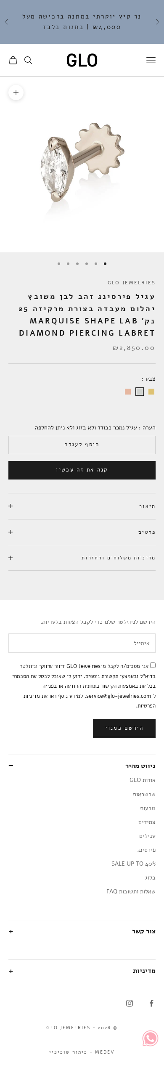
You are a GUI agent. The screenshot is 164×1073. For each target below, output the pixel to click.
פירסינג (147, 850)
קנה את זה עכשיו (82, 470)
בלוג (150, 878)
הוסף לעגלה (81, 444)
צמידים (147, 822)
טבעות (148, 808)
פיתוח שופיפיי (68, 1052)
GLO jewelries (132, 282)
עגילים (147, 836)
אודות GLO (143, 780)
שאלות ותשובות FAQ (131, 891)
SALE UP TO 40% (133, 864)
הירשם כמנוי (124, 728)
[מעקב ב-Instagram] (129, 1003)
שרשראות (144, 794)
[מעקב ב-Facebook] (151, 1003)
